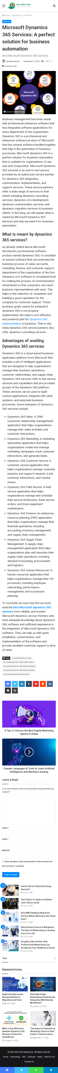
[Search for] (54, 7)
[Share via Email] (8, 690)
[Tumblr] (29, 684)
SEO (24, 1057)
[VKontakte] (50, 684)
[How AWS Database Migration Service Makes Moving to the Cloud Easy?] (10, 917)
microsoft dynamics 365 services (16, 674)
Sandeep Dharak (12, 61)
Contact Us (29, 1061)
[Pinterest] (36, 684)
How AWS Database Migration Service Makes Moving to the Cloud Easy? (38, 916)
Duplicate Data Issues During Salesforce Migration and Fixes (12, 997)
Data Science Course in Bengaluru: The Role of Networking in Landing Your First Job (38, 930)
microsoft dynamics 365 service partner (19, 670)
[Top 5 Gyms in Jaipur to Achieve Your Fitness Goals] (10, 903)
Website (6, 850)
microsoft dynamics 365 (21, 658)
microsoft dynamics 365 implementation (19, 666)
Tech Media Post (26, 1052)
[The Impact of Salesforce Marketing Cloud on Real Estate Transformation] (43, 1018)
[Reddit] (43, 684)
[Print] (15, 690)
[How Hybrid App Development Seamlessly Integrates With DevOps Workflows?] (43, 984)
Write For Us (49, 1057)
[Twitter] (15, 684)
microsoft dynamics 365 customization (18, 662)
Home (7, 15)
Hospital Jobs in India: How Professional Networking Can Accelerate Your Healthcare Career (38, 944)
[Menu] (3, 7)
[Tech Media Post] (19, 5)
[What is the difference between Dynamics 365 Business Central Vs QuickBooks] (15, 1018)
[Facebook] (8, 684)
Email (5, 839)
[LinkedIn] (22, 684)
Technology (17, 15)
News (39, 1057)
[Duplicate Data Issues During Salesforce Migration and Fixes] (15, 984)
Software (27, 15)
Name (5, 828)
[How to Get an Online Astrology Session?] (10, 890)
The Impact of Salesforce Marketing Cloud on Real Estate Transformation (42, 1031)
